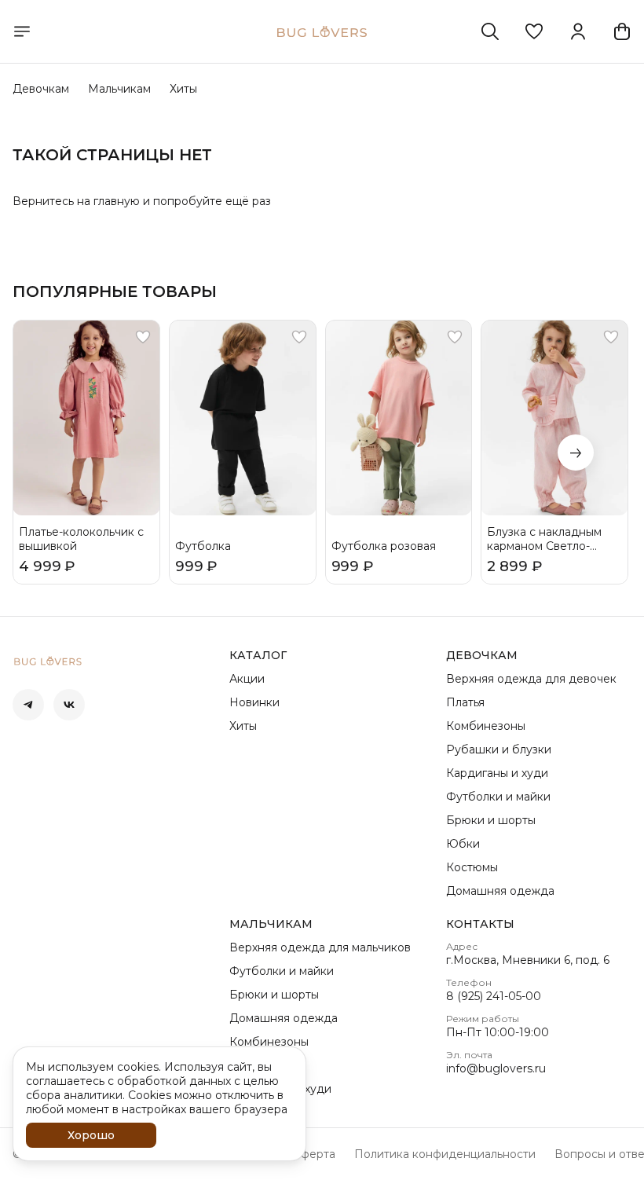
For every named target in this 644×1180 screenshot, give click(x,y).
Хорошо (91, 1135)
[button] (534, 31)
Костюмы (472, 867)
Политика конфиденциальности (445, 1154)
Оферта (313, 1154)
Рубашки (255, 1065)
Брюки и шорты (491, 820)
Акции (247, 679)
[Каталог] (22, 31)
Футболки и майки (498, 797)
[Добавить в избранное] (143, 337)
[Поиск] (490, 31)
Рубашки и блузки (498, 749)
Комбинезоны (485, 726)
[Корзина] (622, 31)
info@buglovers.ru (496, 1068)
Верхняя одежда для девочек (531, 679)
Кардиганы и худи (497, 773)
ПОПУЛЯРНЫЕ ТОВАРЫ (115, 291)
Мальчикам (119, 89)
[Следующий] (576, 452)
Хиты (183, 89)
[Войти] (578, 31)
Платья (465, 702)
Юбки (463, 844)
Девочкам (41, 89)
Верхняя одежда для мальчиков (320, 947)
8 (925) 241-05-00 (493, 996)
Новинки (254, 702)
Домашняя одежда (500, 891)
